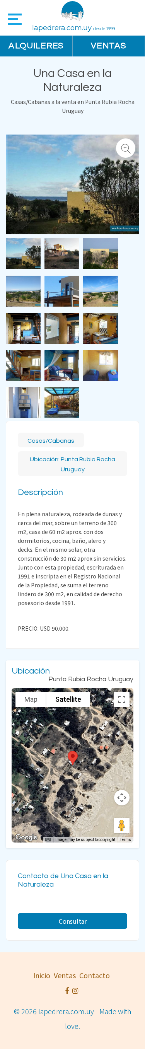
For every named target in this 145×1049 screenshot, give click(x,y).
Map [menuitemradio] (31, 699)
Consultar (73, 921)
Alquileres (36, 45)
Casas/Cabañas (50, 441)
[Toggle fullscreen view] (122, 699)
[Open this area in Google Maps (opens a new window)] (26, 837)
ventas (65, 975)
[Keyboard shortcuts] (48, 840)
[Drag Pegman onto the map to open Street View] (122, 825)
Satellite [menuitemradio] (68, 699)
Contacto (94, 975)
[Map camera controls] (122, 797)
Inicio (41, 975)
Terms (125, 839)
